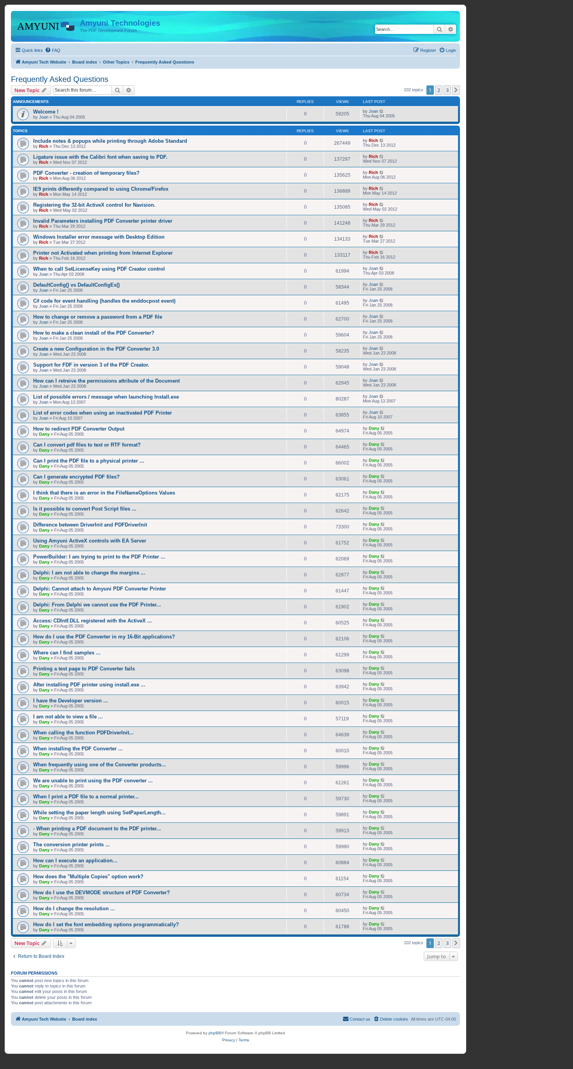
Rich (43, 146)
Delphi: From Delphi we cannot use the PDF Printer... (97, 605)
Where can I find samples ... (67, 653)
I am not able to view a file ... (68, 717)
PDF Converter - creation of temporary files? (86, 173)
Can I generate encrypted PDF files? (76, 477)
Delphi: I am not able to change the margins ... (89, 573)
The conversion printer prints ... (71, 844)
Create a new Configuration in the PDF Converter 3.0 (96, 349)
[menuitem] (52, 50)
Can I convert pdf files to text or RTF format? (87, 445)
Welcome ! (45, 112)
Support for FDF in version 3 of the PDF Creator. (91, 365)
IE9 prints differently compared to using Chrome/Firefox (100, 189)
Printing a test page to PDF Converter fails (84, 669)
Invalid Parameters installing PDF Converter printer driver (102, 221)
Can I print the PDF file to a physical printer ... (88, 461)
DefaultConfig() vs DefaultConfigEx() (76, 285)
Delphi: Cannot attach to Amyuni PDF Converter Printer (99, 589)
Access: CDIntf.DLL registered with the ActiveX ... (92, 621)
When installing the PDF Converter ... (78, 749)
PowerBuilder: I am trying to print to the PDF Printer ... (99, 557)
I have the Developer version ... (70, 701)
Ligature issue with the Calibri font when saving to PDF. (100, 157)
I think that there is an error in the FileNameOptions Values (104, 493)
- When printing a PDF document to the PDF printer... (97, 828)
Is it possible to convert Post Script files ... (84, 509)
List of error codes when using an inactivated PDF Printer (102, 413)
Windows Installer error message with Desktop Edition (98, 237)
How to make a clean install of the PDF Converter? (93, 333)
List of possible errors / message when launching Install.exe (106, 397)
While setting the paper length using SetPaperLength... (99, 812)
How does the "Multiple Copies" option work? (88, 876)
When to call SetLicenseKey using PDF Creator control (99, 269)
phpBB (215, 1033)
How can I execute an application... (75, 860)
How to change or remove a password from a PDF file (97, 317)
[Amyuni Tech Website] (46, 25)
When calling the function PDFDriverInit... (83, 733)
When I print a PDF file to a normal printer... (86, 797)
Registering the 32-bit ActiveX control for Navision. (94, 205)
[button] (456, 90)
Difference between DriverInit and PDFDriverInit (90, 525)
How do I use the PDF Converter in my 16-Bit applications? (104, 637)
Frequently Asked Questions (59, 79)
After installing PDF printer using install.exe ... (89, 685)
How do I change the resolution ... (74, 908)
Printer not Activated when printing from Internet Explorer (103, 253)
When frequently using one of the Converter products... (99, 765)
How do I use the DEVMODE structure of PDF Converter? (101, 892)
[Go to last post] (381, 111)
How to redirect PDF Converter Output (78, 429)
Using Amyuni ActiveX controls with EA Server (89, 541)
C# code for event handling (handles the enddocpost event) (104, 301)
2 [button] (438, 90)
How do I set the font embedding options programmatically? (106, 924)
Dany (44, 434)
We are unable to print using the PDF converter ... (93, 781)
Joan (43, 117)
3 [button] (447, 90)
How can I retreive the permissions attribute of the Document (106, 381)
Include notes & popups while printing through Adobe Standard (110, 141)
